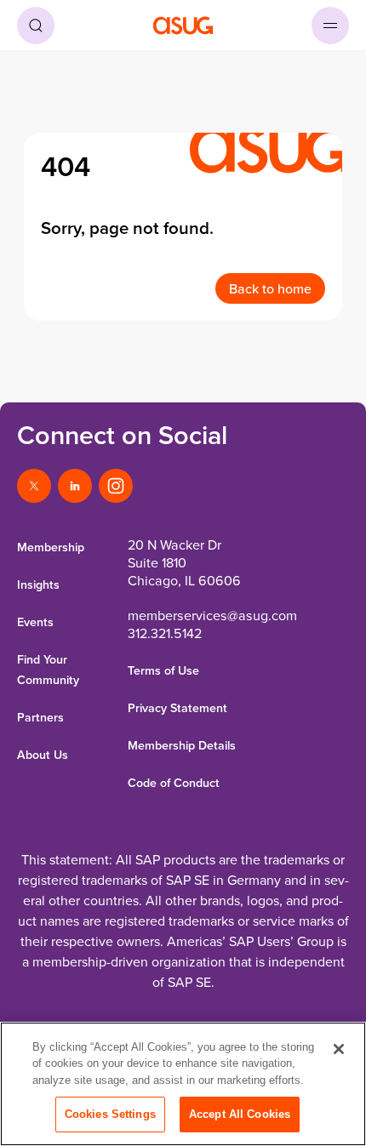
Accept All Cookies (239, 1114)
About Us (42, 754)
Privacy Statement (177, 707)
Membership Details (182, 745)
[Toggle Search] (35, 25)
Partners (40, 717)
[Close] (338, 1049)
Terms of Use (163, 670)
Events (35, 621)
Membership (50, 547)
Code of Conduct (174, 782)
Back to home (270, 288)
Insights (38, 584)
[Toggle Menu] (330, 25)
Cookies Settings (110, 1114)
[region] (183, 1084)
